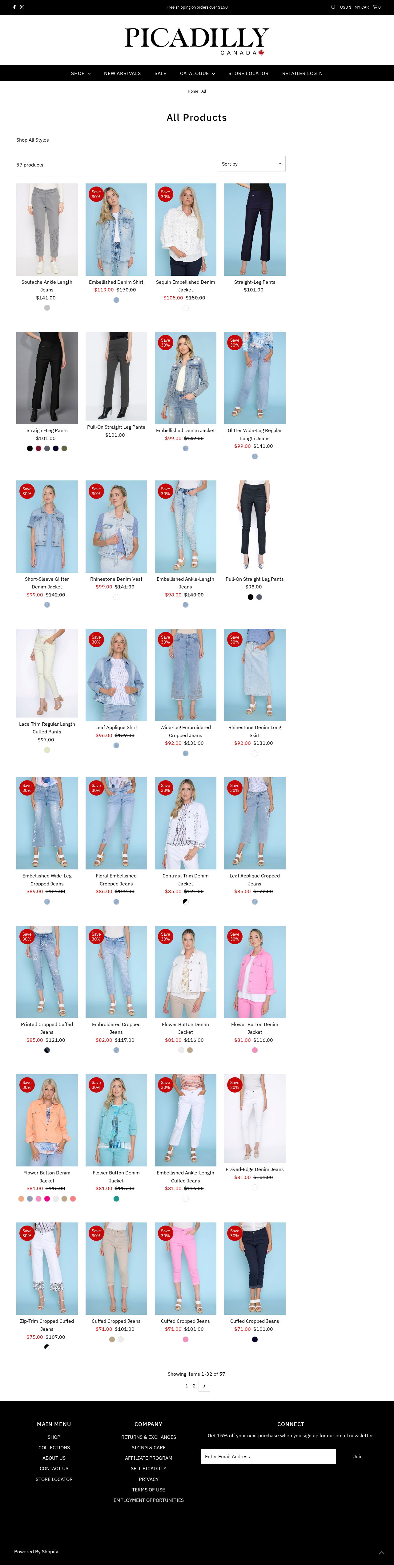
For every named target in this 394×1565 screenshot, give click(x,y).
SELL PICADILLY (148, 1468)
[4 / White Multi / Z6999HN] (47, 1347)
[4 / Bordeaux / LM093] (38, 448)
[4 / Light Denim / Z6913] (47, 902)
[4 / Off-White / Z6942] (121, 1339)
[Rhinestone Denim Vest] (116, 526)
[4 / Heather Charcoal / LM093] (47, 448)
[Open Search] (333, 7)
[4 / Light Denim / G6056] (186, 605)
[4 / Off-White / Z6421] (181, 1050)
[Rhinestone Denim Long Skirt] (255, 675)
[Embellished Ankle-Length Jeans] (185, 526)
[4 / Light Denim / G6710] (116, 300)
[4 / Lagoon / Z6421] (116, 1199)
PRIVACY (149, 1479)
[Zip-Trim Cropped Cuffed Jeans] (47, 1268)
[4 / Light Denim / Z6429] (47, 605)
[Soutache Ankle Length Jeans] (47, 229)
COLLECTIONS (54, 1447)
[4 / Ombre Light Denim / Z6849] (255, 753)
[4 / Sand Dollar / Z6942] (112, 1339)
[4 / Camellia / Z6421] (255, 1050)
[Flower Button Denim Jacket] (185, 972)
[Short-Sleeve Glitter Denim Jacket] (47, 526)
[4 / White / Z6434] (186, 308)
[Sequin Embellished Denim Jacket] (185, 229)
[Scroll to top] (382, 1553)
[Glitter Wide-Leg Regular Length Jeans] (255, 378)
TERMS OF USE (148, 1490)
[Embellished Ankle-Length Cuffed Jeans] (185, 1120)
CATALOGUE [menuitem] (195, 73)
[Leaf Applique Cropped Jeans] (255, 823)
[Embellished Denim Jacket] (185, 378)
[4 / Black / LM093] (30, 448)
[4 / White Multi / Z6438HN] (186, 902)
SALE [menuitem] (161, 73)
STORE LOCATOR (54, 1479)
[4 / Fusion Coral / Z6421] (73, 1199)
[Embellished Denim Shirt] (116, 229)
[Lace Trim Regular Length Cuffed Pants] (47, 673)
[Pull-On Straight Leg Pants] (116, 376)
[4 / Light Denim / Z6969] (186, 753)
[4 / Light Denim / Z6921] (255, 456)
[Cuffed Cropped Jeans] (116, 1268)
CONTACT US (54, 1468)
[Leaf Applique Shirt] (116, 675)
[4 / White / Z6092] (186, 1199)
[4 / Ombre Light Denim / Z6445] (116, 597)
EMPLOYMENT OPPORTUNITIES (149, 1500)
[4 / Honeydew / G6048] (47, 750)
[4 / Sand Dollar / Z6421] (190, 1050)
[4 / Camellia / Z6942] (186, 1339)
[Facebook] (14, 7)
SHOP (54, 1437)
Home (193, 91)
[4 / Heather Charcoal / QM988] (259, 597)
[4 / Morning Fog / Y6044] (47, 308)
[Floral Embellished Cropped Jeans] (116, 823)
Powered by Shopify (36, 1551)
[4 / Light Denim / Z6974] (116, 902)
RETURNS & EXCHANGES (148, 1437)
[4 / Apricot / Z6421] (21, 1199)
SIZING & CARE (149, 1447)
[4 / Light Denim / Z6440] (186, 448)
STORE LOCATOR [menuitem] (248, 73)
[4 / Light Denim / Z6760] (116, 745)
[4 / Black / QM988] (250, 597)
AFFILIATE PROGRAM (148, 1458)
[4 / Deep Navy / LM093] (56, 448)
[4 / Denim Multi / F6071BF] (47, 1050)
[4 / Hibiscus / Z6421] (47, 1199)
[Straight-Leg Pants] (255, 229)
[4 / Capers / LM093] (64, 448)
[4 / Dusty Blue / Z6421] (30, 1199)
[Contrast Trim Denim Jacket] (185, 823)
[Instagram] (22, 7)
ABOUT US (54, 1458)
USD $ (346, 7)
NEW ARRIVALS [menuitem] (122, 73)
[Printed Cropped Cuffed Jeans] (47, 972)
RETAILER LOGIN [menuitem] (302, 73)
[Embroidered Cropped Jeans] (116, 972)
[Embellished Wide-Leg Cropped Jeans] (47, 823)
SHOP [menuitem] (78, 73)
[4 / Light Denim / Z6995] (116, 1050)
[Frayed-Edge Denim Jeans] (255, 1118)
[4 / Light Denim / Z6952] (255, 902)
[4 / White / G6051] (255, 1187)
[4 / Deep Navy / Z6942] (255, 1339)
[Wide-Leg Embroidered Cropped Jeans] (185, 675)
